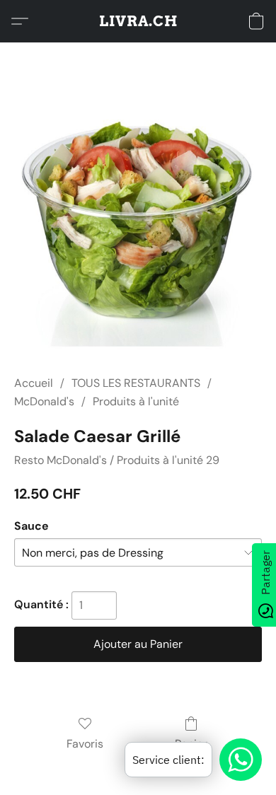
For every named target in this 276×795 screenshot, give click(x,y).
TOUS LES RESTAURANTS (135, 383)
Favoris (85, 743)
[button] (138, 21)
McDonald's (44, 401)
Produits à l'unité (136, 401)
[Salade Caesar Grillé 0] (138, 225)
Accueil (33, 383)
